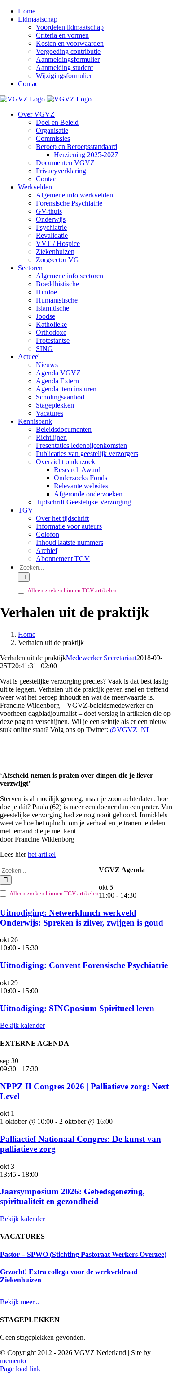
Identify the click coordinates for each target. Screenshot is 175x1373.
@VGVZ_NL (130, 729)
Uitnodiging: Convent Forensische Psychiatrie (84, 965)
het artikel (42, 854)
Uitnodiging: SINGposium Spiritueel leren (77, 1008)
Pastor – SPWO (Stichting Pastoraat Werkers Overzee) (83, 1254)
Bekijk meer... (19, 1302)
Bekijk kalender (22, 1025)
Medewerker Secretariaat (101, 658)
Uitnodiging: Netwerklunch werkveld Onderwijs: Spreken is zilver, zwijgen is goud (81, 917)
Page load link (20, 1369)
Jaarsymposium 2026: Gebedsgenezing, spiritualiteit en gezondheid (72, 1196)
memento (13, 1360)
